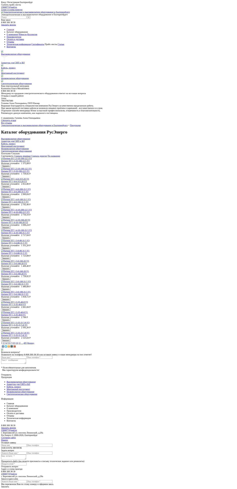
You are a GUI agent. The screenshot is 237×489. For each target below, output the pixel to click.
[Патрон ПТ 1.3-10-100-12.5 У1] (16, 169)
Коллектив (32, 34)
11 (20, 343)
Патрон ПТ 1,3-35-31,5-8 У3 (14, 325)
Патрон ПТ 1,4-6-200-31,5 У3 (14, 192)
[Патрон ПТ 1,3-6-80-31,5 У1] (15, 251)
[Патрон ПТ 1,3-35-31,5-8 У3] (15, 322)
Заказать (5, 486)
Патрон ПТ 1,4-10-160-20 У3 (14, 222)
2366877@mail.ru (9, 7)
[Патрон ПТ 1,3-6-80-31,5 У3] (15, 240)
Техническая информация (19, 44)
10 (17, 343)
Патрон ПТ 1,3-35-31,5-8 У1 (14, 335)
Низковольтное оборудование (15, 78)
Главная (10, 29)
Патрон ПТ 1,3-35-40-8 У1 (13, 315)
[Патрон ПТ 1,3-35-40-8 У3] (14, 302)
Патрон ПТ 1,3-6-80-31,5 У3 (14, 243)
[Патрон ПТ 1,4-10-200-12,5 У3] (16, 210)
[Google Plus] (14, 346)
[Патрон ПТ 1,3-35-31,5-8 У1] (15, 333)
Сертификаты (37, 44)
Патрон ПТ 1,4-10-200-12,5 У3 (15, 212)
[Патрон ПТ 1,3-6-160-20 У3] (15, 261)
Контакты (11, 47)
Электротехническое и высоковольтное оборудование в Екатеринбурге (34, 125)
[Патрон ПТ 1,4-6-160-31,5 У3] (16, 199)
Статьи (61, 44)
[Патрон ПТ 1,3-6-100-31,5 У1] (16, 292)
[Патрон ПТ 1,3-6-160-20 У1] (15, 271)
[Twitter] (6, 346)
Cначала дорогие (39, 156)
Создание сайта (8, 437)
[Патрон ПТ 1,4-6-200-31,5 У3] (16, 189)
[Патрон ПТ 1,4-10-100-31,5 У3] (16, 230)
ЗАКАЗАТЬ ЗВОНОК (11, 448)
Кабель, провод (8, 68)
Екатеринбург (26, 2)
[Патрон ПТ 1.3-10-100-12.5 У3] (16, 158)
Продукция (75, 125)
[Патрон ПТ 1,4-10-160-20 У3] (15, 220)
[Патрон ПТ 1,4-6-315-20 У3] (15, 179)
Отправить (6, 375)
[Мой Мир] (11, 346)
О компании (12, 34)
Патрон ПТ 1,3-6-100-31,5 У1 (14, 294)
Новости (23, 34)
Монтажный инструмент (12, 73)
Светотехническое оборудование (16, 83)
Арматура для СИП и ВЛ (13, 63)
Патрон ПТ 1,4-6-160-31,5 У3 (14, 202)
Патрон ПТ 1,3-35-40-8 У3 (13, 304)
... (22, 343)
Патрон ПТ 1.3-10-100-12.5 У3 (15, 161)
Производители (14, 37)
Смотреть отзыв (8, 120)
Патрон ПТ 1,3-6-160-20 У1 (14, 274)
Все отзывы (6, 123)
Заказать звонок (8, 25)
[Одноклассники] (8, 346)
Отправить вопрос (9, 466)
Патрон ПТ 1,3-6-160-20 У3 (14, 263)
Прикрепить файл (9, 461)
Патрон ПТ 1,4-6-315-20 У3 (14, 181)
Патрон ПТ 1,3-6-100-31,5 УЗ (14, 284)
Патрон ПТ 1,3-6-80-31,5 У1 (14, 253)
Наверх (4, 440)
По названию (54, 156)
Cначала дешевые (22, 156)
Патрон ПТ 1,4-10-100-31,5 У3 (15, 233)
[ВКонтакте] (3, 346)
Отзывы (10, 42)
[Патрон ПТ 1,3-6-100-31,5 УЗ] (16, 281)
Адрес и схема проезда (11, 9)
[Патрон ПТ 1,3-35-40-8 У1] (14, 312)
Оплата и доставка (15, 39)
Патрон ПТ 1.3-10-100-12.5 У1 (15, 171)
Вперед (30, 343)
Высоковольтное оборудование (15, 54)
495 (25, 343)
